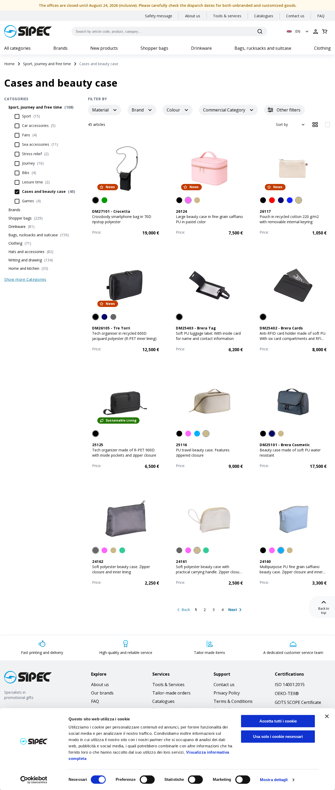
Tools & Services (168, 684)
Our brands (102, 693)
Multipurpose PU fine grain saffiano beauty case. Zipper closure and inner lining (291, 572)
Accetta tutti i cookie (278, 721)
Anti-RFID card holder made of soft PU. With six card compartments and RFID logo (293, 338)
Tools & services (227, 15)
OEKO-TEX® (287, 693)
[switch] (147, 779)
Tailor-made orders (171, 693)
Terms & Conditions (233, 701)
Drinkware (201, 48)
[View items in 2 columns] (328, 124)
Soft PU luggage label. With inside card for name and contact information (208, 336)
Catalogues (263, 15)
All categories (17, 48)
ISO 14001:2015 (290, 684)
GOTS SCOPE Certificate (298, 702)
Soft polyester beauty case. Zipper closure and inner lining (121, 569)
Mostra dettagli (274, 779)
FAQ (321, 15)
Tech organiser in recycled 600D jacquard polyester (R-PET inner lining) (124, 336)
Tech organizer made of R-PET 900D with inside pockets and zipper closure (124, 452)
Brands (60, 48)
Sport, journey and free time (47, 63)
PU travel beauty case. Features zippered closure (203, 452)
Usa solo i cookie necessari (278, 736)
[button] (298, 31)
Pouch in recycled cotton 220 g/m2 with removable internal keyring (289, 219)
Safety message (158, 15)
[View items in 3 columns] (315, 124)
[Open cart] (325, 31)
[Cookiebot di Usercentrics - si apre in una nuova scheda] (34, 780)
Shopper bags (154, 48)
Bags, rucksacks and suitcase (262, 48)
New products (104, 48)
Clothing (322, 48)
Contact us (295, 15)
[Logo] (28, 31)
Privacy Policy (227, 693)
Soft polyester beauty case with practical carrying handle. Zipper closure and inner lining (209, 572)
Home (9, 63)
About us (192, 15)
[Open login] (315, 31)
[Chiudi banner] (327, 716)
